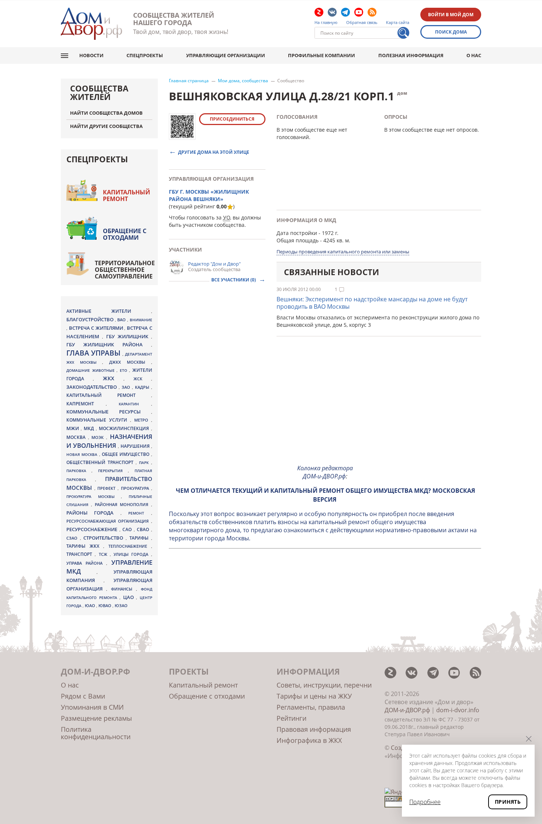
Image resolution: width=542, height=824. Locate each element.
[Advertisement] (325, 406)
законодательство (92, 387)
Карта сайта (397, 22)
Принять (508, 801)
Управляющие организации (225, 55)
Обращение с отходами (124, 234)
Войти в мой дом (450, 14)
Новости (91, 55)
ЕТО (124, 370)
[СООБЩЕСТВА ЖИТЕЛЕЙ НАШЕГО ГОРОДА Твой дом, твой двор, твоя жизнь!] (91, 24)
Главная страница (189, 81)
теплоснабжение (129, 546)
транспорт (80, 554)
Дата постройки (297, 232)
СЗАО (73, 538)
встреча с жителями (97, 328)
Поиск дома (451, 32)
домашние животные (91, 370)
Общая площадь (298, 240)
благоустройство (90, 319)
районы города (93, 512)
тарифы (140, 538)
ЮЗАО (121, 605)
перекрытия (113, 470)
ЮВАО (105, 605)
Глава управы (94, 353)
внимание (141, 319)
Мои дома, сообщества (243, 81)
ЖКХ (113, 378)
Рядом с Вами (83, 696)
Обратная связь (362, 22)
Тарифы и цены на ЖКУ (314, 696)
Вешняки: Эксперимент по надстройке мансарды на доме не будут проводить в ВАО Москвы (372, 303)
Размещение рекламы (96, 718)
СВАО (144, 529)
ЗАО (127, 387)
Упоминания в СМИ (92, 707)
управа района (86, 563)
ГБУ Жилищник (128, 336)
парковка (78, 470)
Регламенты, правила (311, 707)
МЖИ (73, 428)
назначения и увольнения (109, 441)
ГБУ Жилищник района (108, 345)
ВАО (122, 319)
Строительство (104, 537)
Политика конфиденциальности (96, 733)
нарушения (136, 446)
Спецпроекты (144, 55)
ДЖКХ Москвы (130, 362)
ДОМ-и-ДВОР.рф (407, 710)
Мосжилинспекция (125, 428)
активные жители (108, 311)
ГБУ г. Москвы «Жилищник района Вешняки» (209, 195)
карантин (135, 403)
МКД (90, 428)
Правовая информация (314, 729)
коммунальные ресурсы (108, 412)
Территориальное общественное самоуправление (125, 270)
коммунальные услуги (98, 420)
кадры (143, 387)
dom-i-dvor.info (457, 710)
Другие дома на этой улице (213, 152)
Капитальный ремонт (126, 195)
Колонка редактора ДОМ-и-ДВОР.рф (325, 472)
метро (142, 420)
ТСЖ (104, 554)
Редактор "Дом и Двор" (214, 263)
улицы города (132, 554)
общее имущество (126, 454)
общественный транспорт (101, 462)
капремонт (86, 403)
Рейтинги (291, 718)
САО (128, 529)
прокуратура (136, 488)
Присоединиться (232, 119)
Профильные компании (321, 55)
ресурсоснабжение (92, 529)
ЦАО (129, 597)
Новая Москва (82, 454)
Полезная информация (411, 55)
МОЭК (98, 437)
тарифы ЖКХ (84, 546)
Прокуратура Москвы (93, 496)
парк (145, 462)
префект (107, 488)
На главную (326, 22)
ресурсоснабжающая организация (108, 521)
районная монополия (123, 504)
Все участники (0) (234, 280)
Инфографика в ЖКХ (309, 740)
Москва (77, 437)
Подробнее (425, 802)
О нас (473, 55)
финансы (123, 589)
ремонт (139, 513)
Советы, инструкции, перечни (324, 685)
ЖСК (142, 378)
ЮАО (90, 605)
